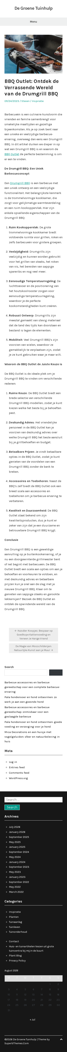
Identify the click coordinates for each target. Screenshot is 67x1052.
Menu (33, 21)
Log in (13, 762)
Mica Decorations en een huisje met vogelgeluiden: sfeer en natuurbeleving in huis (32, 736)
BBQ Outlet (11, 154)
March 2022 (16, 891)
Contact (14, 941)
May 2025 (15, 842)
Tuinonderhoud (18, 931)
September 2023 (19, 866)
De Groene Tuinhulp (33, 8)
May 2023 (15, 872)
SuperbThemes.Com (16, 1043)
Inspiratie (38, 101)
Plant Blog (15, 955)
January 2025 (17, 847)
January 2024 (17, 862)
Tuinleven (14, 927)
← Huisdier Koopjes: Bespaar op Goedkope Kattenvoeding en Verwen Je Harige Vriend (34, 634)
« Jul (32, 1019)
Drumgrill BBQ (20, 183)
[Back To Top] (61, 1039)
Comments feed (19, 772)
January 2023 (17, 877)
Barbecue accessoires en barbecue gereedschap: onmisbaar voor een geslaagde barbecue (27, 712)
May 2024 (15, 857)
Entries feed (17, 767)
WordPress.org (18, 778)
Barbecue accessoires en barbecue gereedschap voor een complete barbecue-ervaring (32, 687)
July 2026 (14, 827)
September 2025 (19, 837)
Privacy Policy (17, 960)
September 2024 (19, 852)
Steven (25, 101)
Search (9, 667)
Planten (14, 917)
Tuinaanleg (15, 922)
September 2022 (19, 882)
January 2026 (17, 832)
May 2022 (15, 886)
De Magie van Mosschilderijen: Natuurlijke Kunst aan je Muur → (33, 648)
